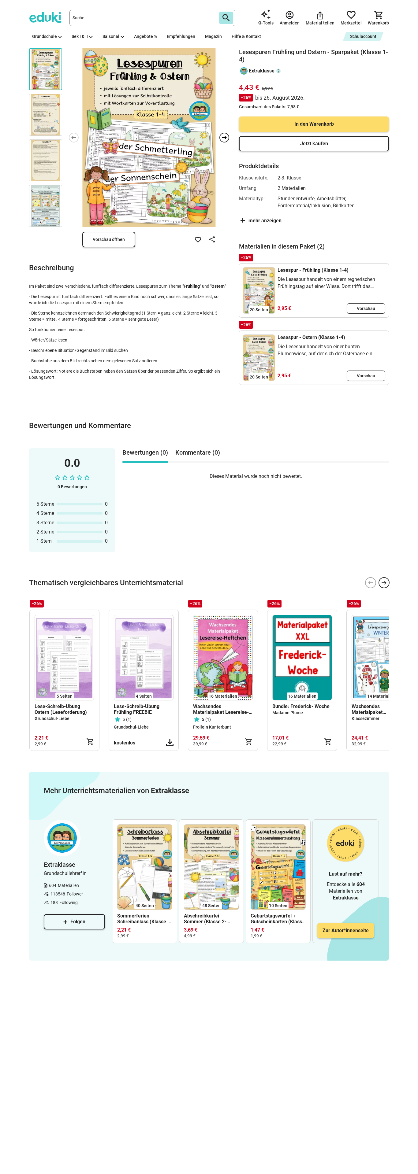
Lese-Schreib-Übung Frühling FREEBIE (136, 709)
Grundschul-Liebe (52, 718)
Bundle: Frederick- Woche (301, 706)
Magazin (213, 36)
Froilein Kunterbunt (212, 727)
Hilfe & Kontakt (246, 36)
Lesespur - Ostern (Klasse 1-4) (311, 337)
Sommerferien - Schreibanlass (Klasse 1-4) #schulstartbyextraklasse (144, 919)
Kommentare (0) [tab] (197, 452)
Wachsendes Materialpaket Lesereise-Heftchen (221, 709)
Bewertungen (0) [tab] (145, 452)
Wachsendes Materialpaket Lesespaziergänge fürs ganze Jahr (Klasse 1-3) (378, 709)
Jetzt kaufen (314, 143)
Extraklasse (261, 71)
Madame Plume (287, 712)
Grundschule (44, 36)
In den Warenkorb (314, 124)
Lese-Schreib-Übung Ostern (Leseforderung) (61, 709)
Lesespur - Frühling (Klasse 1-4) (313, 270)
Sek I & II (80, 36)
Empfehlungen (181, 36)
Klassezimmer (365, 718)
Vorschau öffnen (109, 239)
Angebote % (145, 36)
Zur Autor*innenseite (346, 930)
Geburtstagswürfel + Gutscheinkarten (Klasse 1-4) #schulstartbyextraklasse (278, 919)
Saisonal (111, 36)
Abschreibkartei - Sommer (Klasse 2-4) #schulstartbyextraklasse (211, 919)
